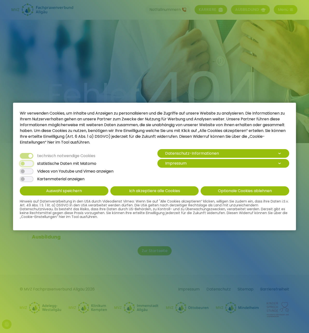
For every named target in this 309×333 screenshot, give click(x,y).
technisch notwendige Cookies (66, 156)
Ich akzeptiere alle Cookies (154, 191)
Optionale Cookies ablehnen (245, 191)
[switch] (26, 163)
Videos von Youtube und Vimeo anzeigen (75, 171)
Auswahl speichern (64, 191)
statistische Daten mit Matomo (66, 164)
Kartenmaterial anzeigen (60, 179)
